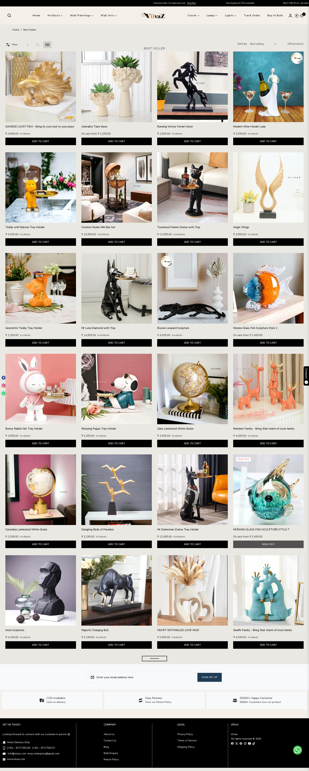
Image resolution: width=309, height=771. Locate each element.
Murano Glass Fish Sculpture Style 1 (255, 328)
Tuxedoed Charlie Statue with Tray (178, 227)
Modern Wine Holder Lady (249, 126)
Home (16, 29)
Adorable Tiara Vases (94, 126)
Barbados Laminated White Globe (102, 731)
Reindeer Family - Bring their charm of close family (264, 428)
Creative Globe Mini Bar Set (98, 227)
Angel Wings (241, 227)
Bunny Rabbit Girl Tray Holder (24, 428)
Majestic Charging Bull (95, 630)
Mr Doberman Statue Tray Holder (178, 529)
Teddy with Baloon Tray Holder (25, 227)
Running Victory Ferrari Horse (175, 126)
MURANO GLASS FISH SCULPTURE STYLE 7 (261, 529)
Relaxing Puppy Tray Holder (98, 428)
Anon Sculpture (14, 630)
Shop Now (91, 3)
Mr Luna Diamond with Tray (98, 328)
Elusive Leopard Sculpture (173, 328)
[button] (9, 15)
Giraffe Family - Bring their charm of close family (262, 630)
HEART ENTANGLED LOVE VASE (178, 630)
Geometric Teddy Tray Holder (23, 328)
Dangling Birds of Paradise (97, 529)
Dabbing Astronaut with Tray (175, 731)
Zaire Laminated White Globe (175, 428)
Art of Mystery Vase (245, 731)
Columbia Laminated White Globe (26, 529)
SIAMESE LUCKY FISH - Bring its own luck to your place (39, 126)
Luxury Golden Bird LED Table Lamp (28, 731)
